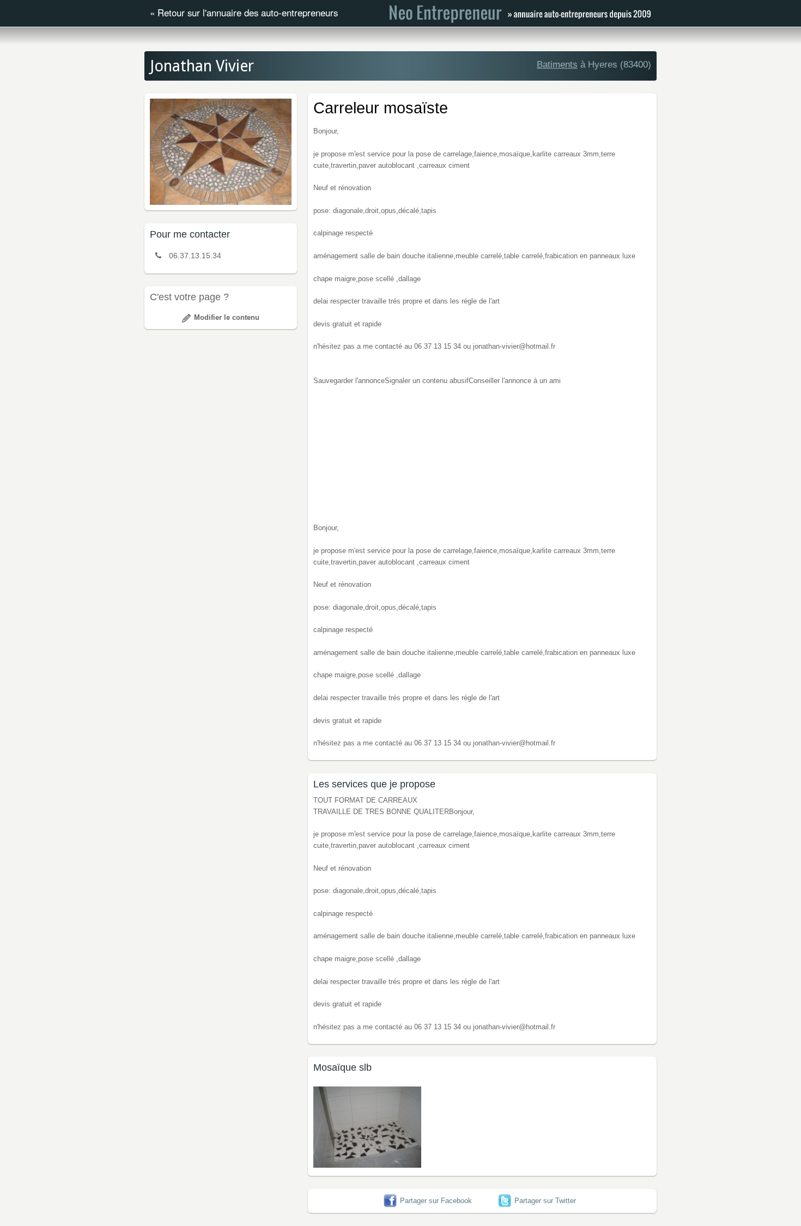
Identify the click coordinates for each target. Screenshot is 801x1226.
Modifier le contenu (226, 317)
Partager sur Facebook (436, 1201)
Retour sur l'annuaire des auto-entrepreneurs (247, 12)
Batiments (557, 64)
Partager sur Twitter (545, 1201)
